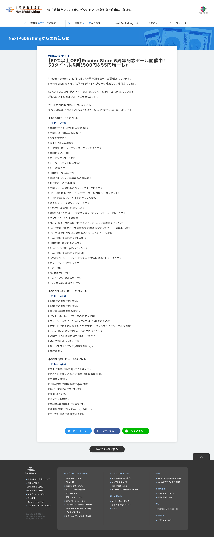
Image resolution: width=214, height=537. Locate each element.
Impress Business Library (78, 508)
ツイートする (79, 430)
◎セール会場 (58, 123)
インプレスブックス (120, 482)
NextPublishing (119, 486)
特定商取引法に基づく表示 (39, 505)
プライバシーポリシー (36, 494)
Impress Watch (73, 478)
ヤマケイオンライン (165, 493)
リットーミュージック (120, 501)
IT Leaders (71, 493)
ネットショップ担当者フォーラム (79, 504)
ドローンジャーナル (74, 497)
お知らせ (153, 23)
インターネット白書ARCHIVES (125, 489)
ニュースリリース (178, 23)
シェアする (108, 430)
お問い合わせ (33, 483)
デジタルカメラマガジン (122, 478)
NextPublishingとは (126, 23)
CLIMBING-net (164, 497)
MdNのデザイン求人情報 (168, 482)
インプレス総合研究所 (75, 489)
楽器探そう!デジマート (121, 505)
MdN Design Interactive (169, 478)
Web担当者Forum (74, 486)
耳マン (114, 508)
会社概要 (31, 498)
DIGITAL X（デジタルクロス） (78, 516)
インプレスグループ (35, 502)
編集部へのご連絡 (35, 490)
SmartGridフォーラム (75, 501)
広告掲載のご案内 (35, 487)
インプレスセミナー (74, 512)
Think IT (70, 482)
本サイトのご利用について (38, 479)
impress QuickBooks (167, 509)
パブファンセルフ (164, 520)
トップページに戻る (107, 449)
